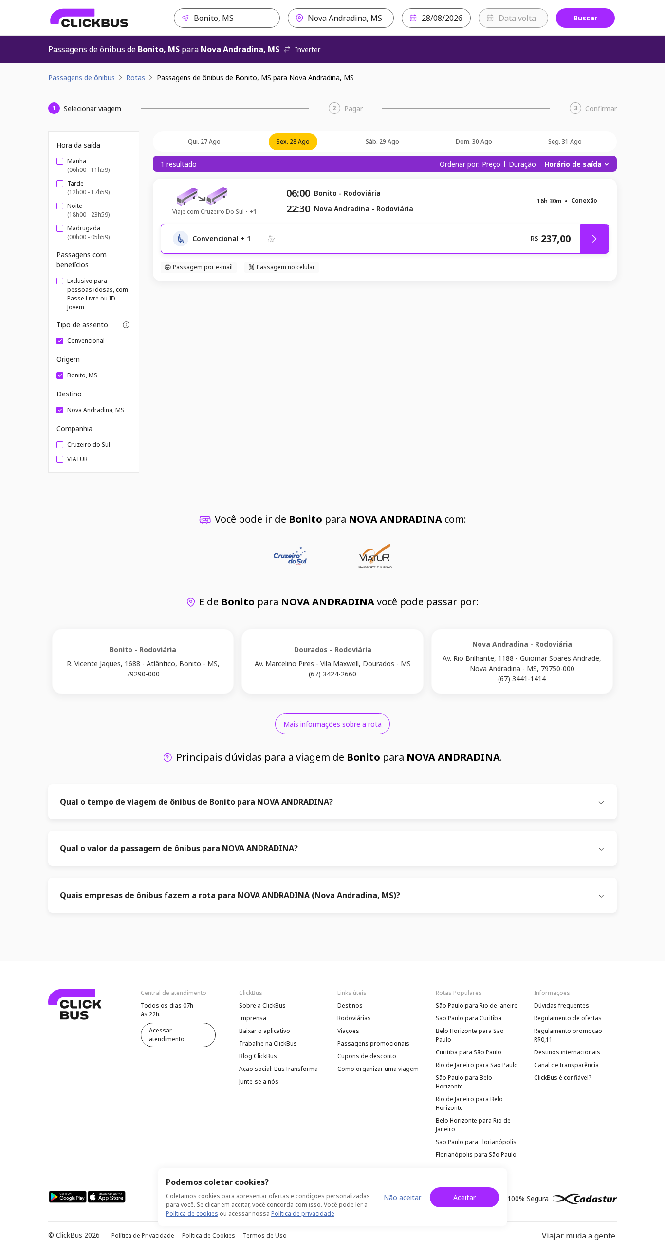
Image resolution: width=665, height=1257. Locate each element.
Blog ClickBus (258, 1056)
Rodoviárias (354, 1018)
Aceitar (464, 1197)
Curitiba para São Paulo (468, 1052)
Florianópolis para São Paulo (476, 1154)
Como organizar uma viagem (378, 1069)
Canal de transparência (566, 1065)
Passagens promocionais (373, 1043)
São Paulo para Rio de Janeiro (477, 1005)
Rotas (135, 77)
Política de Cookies (208, 1235)
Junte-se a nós (258, 1081)
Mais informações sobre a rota (332, 724)
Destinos (350, 1005)
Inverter (307, 49)
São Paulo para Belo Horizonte (464, 1081)
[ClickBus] (89, 18)
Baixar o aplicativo (264, 1031)
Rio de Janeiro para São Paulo (477, 1065)
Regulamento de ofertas (568, 1018)
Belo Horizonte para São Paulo (470, 1035)
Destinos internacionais (567, 1052)
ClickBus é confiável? (562, 1077)
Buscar (585, 17)
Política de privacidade (302, 1213)
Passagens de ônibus (81, 77)
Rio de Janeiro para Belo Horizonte (469, 1103)
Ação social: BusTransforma (278, 1069)
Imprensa (252, 1018)
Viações (348, 1031)
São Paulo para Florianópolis (476, 1142)
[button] (584, 201)
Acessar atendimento (167, 1034)
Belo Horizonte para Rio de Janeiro (473, 1124)
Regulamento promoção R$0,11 (568, 1035)
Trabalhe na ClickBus (268, 1043)
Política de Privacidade (142, 1235)
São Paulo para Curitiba (468, 1018)
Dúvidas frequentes (561, 1005)
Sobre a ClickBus (262, 1005)
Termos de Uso (265, 1235)
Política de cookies (192, 1213)
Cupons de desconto (366, 1056)
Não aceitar (402, 1197)
